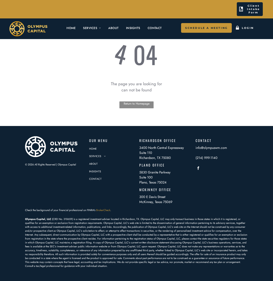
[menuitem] (71, 28)
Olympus (162, 246)
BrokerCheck (103, 210)
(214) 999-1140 (206, 157)
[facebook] (198, 168)
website (103, 246)
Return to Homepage (137, 103)
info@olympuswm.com (211, 147)
